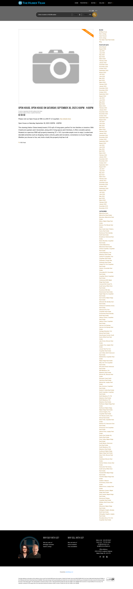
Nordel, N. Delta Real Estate (106, 390)
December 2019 (103, 206)
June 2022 (102, 147)
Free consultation (72, 546)
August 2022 (102, 143)
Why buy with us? (47, 542)
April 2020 (102, 198)
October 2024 (103, 92)
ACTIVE (90, 10)
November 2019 (103, 208)
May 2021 (102, 172)
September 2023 (103, 117)
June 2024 (102, 100)
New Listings (102, 34)
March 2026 (102, 58)
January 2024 (102, 110)
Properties (83, 3)
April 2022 (102, 151)
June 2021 (102, 171)
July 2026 (102, 51)
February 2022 (103, 155)
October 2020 (103, 186)
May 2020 (102, 196)
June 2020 (102, 194)
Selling (101, 3)
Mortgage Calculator (48, 544)
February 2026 (103, 60)
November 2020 (103, 184)
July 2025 (102, 74)
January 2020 (102, 204)
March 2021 (102, 176)
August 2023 (102, 119)
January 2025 (102, 86)
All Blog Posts (103, 32)
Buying (93, 3)
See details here (65, 119)
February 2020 (103, 202)
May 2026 (102, 55)
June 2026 (102, 53)
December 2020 (103, 182)
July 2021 (102, 169)
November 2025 (103, 66)
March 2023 (102, 129)
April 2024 (102, 104)
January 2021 (102, 180)
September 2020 (103, 188)
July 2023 (102, 121)
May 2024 (102, 102)
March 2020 (102, 200)
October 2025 (103, 68)
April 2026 (102, 57)
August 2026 (102, 49)
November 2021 (103, 161)
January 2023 (102, 133)
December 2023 (103, 112)
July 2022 (102, 145)
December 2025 (103, 64)
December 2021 (103, 159)
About (110, 3)
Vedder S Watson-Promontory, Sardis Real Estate (105, 482)
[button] (100, 557)
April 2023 (102, 127)
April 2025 (102, 80)
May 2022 (102, 149)
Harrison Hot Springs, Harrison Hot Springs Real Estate (106, 327)
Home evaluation (72, 544)
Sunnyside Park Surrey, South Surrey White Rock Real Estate (105, 468)
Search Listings (47, 546)
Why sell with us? (72, 542)
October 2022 (103, 139)
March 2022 (102, 153)
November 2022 (103, 137)
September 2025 (103, 70)
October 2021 (103, 163)
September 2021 (103, 165)
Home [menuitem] (76, 3)
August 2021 (102, 167)
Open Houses (103, 36)
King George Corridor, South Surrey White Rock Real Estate (106, 337)
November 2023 (103, 114)
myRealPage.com (69, 572)
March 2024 (102, 106)
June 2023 (102, 123)
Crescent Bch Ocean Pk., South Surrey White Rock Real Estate (105, 286)
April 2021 (102, 174)
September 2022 (103, 141)
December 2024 (103, 88)
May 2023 (102, 125)
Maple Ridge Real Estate (106, 360)
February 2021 (103, 178)
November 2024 (103, 90)
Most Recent (102, 47)
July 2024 (102, 98)
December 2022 (103, 135)
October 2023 (103, 116)
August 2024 (102, 96)
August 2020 (102, 190)
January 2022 (102, 157)
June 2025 (102, 76)
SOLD (96, 10)
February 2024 (103, 108)
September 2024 (103, 94)
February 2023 (103, 131)
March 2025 (102, 82)
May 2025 (102, 78)
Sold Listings (102, 38)
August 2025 (102, 72)
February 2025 (103, 84)
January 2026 (102, 62)
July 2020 (102, 192)
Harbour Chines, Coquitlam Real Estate (31, 112)
